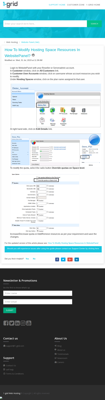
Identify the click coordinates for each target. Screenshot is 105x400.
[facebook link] (5, 322)
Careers (60, 362)
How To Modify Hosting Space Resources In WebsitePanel (73, 243)
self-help (9, 369)
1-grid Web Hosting (11, 393)
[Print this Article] (33, 55)
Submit (9, 310)
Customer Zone (75, 4)
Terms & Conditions (14, 373)
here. (97, 248)
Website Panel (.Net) (30, 42)
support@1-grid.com (14, 346)
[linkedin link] (17, 322)
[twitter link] (11, 322)
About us (61, 350)
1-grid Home (93, 4)
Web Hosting (12, 42)
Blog (59, 346)
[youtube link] (28, 322)
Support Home (57, 4)
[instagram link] (23, 322)
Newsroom (62, 358)
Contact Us (10, 365)
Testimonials (63, 354)
